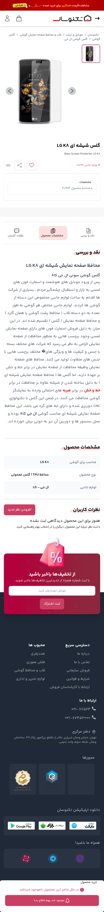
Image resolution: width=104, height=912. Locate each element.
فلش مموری (35, 662)
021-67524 (80, 709)
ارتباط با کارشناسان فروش (70, 687)
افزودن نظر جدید (19, 509)
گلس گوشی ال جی (76, 39)
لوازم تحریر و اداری (30, 679)
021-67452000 (77, 718)
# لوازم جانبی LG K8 (88, 165)
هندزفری (38, 654)
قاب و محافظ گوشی (29, 670)
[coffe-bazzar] (52, 825)
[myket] (82, 825)
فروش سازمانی (78, 670)
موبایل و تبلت (74, 35)
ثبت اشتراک (52, 603)
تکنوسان (93, 35)
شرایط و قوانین (78, 679)
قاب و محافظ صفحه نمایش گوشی (40, 35)
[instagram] (80, 858)
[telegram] (53, 858)
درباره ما (83, 654)
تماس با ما (82, 662)
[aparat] (26, 858)
